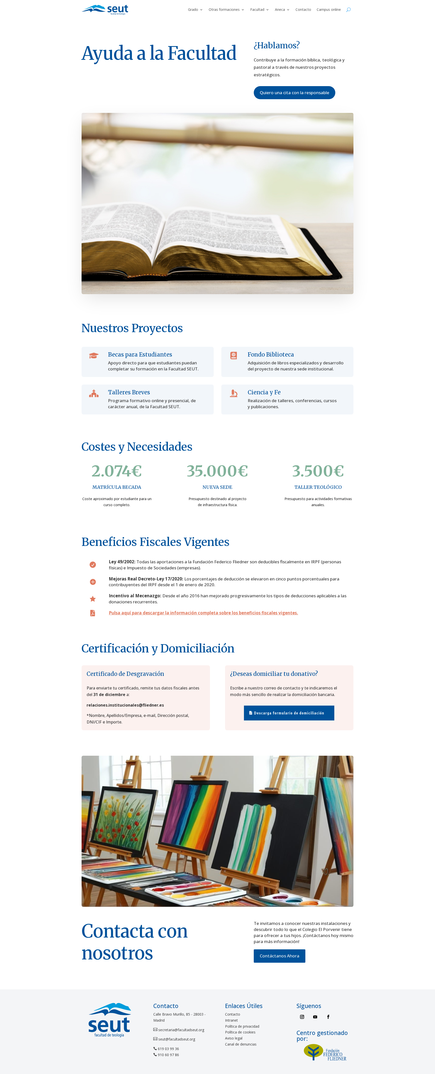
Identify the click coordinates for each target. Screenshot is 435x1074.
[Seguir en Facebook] (328, 1016)
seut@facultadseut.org (176, 1039)
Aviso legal (233, 1038)
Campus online (329, 9)
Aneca (280, 9)
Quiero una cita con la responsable (294, 92)
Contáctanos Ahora (279, 956)
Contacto (303, 9)
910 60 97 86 (168, 1054)
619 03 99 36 (168, 1048)
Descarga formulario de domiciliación (289, 713)
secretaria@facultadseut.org (180, 1029)
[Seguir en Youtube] (315, 1017)
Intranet (231, 1020)
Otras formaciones (224, 9)
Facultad (257, 9)
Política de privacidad (242, 1026)
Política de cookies (240, 1032)
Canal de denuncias (241, 1044)
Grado (193, 9)
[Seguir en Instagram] (302, 1016)
